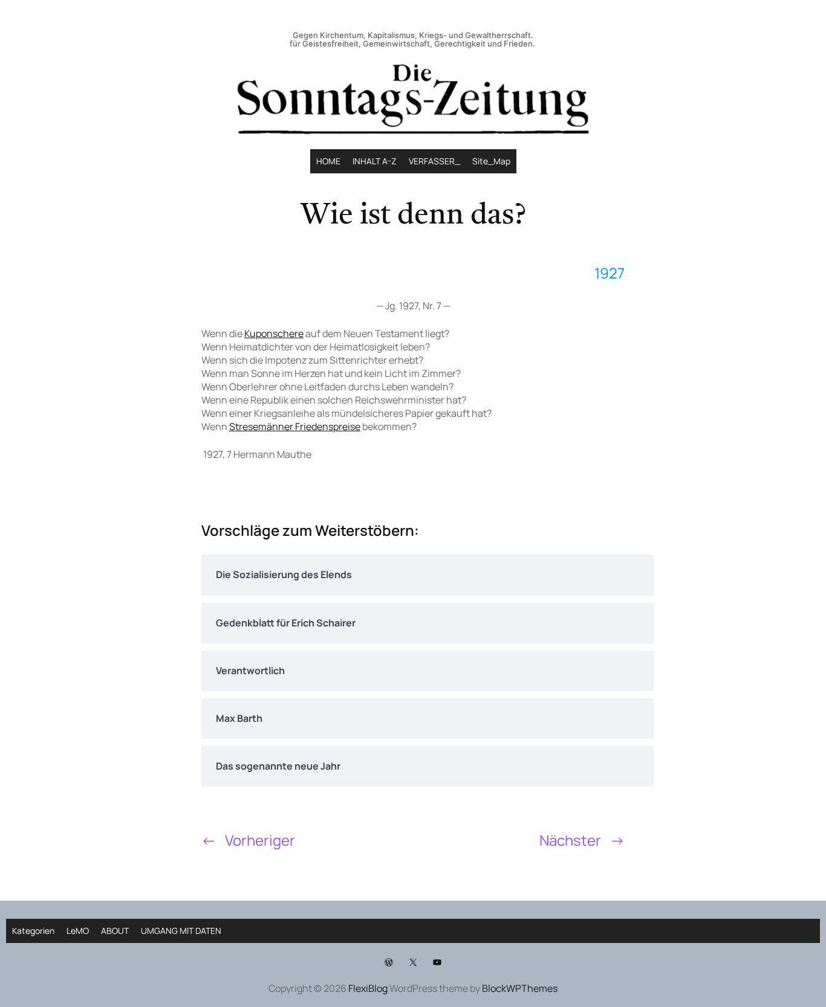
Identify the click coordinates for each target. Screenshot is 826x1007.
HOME (328, 161)
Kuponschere (274, 333)
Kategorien (33, 930)
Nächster (570, 840)
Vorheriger (260, 840)
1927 (609, 273)
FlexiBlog (368, 988)
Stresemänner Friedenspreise (294, 426)
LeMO (78, 930)
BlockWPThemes (520, 988)
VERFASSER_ (434, 161)
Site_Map (491, 161)
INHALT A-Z (375, 161)
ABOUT (115, 930)
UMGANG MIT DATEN (181, 930)
